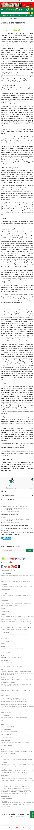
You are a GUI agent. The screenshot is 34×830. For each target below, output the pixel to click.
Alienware (29, 595)
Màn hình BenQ (24, 751)
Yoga (16, 634)
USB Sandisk (3, 671)
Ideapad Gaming (21, 634)
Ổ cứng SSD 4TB (11, 791)
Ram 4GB (3, 758)
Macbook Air (3, 638)
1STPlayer (18, 735)
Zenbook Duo (11, 602)
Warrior (2, 699)
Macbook (3, 575)
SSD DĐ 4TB (14, 782)
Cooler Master (19, 699)
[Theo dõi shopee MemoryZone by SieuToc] (9, 566)
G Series (24, 595)
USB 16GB (11, 673)
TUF (2, 602)
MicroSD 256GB (8, 619)
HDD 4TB (23, 802)
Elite (18, 610)
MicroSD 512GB (15, 619)
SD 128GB (11, 621)
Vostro (20, 595)
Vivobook (10, 605)
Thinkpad (12, 634)
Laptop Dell (6, 576)
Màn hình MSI (12, 753)
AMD (4, 721)
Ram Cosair (3, 759)
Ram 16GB (13, 758)
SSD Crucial (5, 793)
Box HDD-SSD (13, 764)
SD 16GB (28, 619)
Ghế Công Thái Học (17, 701)
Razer (6, 679)
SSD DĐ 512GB (19, 780)
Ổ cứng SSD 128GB (14, 786)
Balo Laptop (20, 648)
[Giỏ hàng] (31, 9)
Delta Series (9, 627)
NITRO (21, 586)
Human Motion (4, 707)
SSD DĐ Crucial (4, 777)
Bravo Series (15, 627)
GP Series (31, 627)
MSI (12, 657)
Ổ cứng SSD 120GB (5, 786)
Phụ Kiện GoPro (16, 766)
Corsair (10, 679)
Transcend (10, 770)
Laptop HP (21, 575)
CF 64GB (8, 623)
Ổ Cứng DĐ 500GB (17, 770)
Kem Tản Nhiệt (9, 766)
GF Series (21, 627)
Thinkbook (7, 634)
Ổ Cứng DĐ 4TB (15, 772)
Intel (2, 721)
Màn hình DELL (11, 751)
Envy (7, 610)
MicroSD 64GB (25, 618)
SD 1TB (26, 621)
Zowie (21, 679)
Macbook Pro (9, 638)
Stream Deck (10, 717)
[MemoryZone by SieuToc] (14, 9)
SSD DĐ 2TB (7, 782)
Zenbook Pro (23, 602)
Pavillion (11, 610)
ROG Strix (6, 605)
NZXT (10, 737)
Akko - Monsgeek (4, 684)
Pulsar (17, 679)
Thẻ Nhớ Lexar (4, 618)
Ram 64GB (23, 758)
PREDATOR (25, 586)
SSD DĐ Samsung (12, 777)
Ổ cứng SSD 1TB (26, 790)
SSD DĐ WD (19, 777)
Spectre (21, 610)
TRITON (30, 586)
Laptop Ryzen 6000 (26, 581)
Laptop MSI (7, 575)
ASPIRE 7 (17, 586)
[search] (30, 13)
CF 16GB (30, 621)
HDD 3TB (18, 802)
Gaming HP (7, 611)
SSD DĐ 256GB (4, 780)
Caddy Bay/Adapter (5, 764)
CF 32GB (3, 623)
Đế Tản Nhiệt (14, 648)
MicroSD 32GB (18, 618)
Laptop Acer (26, 575)
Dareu (27, 684)
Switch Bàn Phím (8, 685)
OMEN (2, 611)
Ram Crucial (9, 759)
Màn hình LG (6, 753)
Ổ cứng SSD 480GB (20, 788)
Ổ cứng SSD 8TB (19, 791)
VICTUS (15, 610)
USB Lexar (16, 671)
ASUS (7, 657)
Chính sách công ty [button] (7, 495)
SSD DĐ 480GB (12, 780)
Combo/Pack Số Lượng (26, 623)
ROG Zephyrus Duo (16, 603)
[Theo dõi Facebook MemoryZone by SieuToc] (2, 566)
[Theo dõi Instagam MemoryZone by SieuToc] (12, 566)
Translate (31, 1)
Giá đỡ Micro (20, 706)
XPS (2, 597)
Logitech (2, 679)
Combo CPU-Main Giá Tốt (22, 666)
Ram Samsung (28, 759)
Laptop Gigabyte (14, 575)
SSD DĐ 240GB (28, 778)
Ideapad (2, 634)
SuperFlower (21, 742)
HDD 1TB (9, 802)
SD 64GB (6, 621)
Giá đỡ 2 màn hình (13, 706)
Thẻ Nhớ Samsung (13, 616)
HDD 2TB (14, 802)
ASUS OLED (20, 15)
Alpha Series (3, 627)
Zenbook (5, 602)
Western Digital (4, 770)
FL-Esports (22, 684)
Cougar (30, 699)
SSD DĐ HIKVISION (11, 778)
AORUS (14, 591)
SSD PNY (27, 793)
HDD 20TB (21, 804)
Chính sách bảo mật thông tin (13, 23)
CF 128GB (13, 623)
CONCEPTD (7, 586)
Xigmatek (6, 735)
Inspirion (16, 595)
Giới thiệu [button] (4, 491)
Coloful (12, 731)
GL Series (26, 627)
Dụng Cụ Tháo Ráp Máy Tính (26, 766)
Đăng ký (30, 550)
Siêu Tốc (23, 816)
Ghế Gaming (24, 701)
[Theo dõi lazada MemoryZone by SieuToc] (5, 566)
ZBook (25, 610)
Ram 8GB (8, 758)
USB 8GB (6, 673)
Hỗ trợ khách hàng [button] (7, 499)
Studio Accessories (23, 717)
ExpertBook (15, 605)
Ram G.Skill (15, 759)
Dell (24, 679)
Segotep (23, 735)
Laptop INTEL (19, 576)
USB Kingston (10, 671)
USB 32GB (17, 673)
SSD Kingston (26, 791)
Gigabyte (12, 726)
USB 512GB (7, 674)
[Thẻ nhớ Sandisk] (17, 4)
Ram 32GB (18, 758)
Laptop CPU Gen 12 (17, 581)
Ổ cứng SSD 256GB (11, 788)
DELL (4, 652)
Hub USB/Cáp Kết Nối (21, 764)
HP (1, 652)
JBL (22, 690)
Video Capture (4, 717)
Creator (25, 629)
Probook (29, 610)
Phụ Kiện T (25, 690)
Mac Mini (19, 657)
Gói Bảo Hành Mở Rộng (6, 648)
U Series (2, 591)
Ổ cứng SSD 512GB (9, 790)
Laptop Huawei (26, 576)
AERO (10, 591)
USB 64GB (22, 673)
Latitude (12, 595)
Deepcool (11, 735)
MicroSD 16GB (11, 618)
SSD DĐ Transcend (20, 778)
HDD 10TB (5, 804)
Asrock (15, 657)
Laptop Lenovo (12, 576)
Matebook (3, 643)
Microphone (16, 717)
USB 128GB (27, 673)
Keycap (2, 685)
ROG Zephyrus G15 (7, 603)
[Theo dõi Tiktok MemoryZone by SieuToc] (19, 566)
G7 (7, 591)
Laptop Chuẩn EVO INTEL (6, 581)
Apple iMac (13, 662)
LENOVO (8, 652)
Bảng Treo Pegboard (28, 706)
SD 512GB (21, 621)
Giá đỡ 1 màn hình (5, 706)
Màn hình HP (17, 751)
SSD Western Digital (20, 793)
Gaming (8, 595)
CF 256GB (18, 623)
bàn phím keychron (5, 15)
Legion (27, 634)
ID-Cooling (18, 747)
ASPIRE (12, 586)
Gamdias (6, 737)
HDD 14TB (16, 804)
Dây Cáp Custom (16, 685)
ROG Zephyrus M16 (25, 603)
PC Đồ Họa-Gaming (12, 666)
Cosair (2, 735)
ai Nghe (29, 690)
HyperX (13, 679)
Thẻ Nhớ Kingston (29, 616)
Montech (30, 735)
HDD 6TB (28, 802)
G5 (5, 591)
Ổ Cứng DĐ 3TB (8, 772)
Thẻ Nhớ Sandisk (4, 616)
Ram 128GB (29, 758)
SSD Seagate (12, 793)
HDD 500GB (3, 802)
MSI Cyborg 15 (13, 15)
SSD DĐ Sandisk (26, 777)
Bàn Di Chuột (28, 679)
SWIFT (2, 586)
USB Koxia (21, 671)
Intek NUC (3, 657)
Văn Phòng (3, 595)
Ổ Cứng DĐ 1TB (25, 770)
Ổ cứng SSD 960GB (18, 790)
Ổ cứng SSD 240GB (23, 786)
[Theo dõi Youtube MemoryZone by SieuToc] (15, 566)
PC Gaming (26, 15)
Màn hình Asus (4, 751)
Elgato (9, 712)
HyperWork (25, 699)
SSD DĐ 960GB (27, 780)
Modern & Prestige (15, 629)
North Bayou (10, 707)
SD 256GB (16, 621)
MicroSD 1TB (22, 619)
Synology (3, 798)
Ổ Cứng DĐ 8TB (23, 772)
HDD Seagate (7, 806)
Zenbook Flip (17, 602)
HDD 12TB (11, 804)
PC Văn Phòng (4, 666)
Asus (27, 735)
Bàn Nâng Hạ (9, 701)
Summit (21, 629)
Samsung (18, 690)
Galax (2, 737)
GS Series (8, 629)
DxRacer (13, 699)
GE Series (3, 629)
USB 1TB (12, 674)
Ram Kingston (22, 759)
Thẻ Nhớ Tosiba (21, 616)
